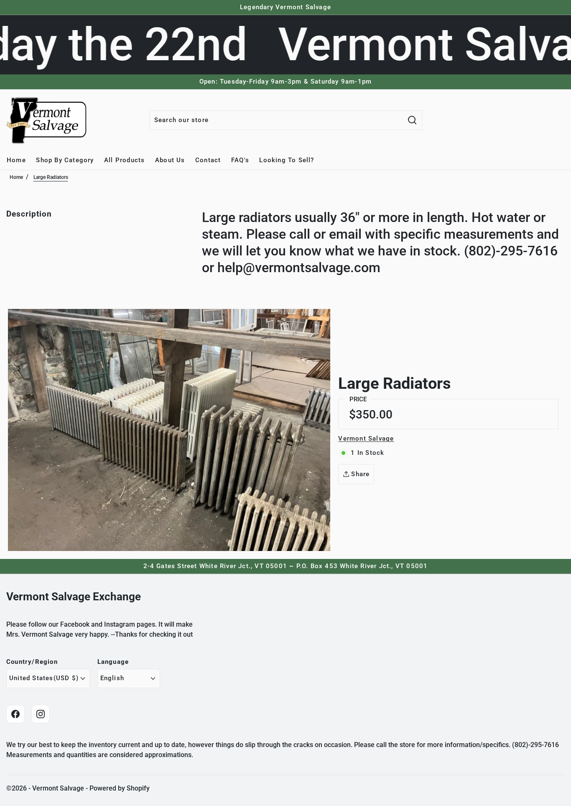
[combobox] (276, 120)
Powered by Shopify (119, 788)
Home (16, 177)
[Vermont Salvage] (48, 120)
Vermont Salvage (366, 438)
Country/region (32, 662)
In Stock (367, 453)
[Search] (412, 120)
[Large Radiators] (169, 430)
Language (113, 662)
